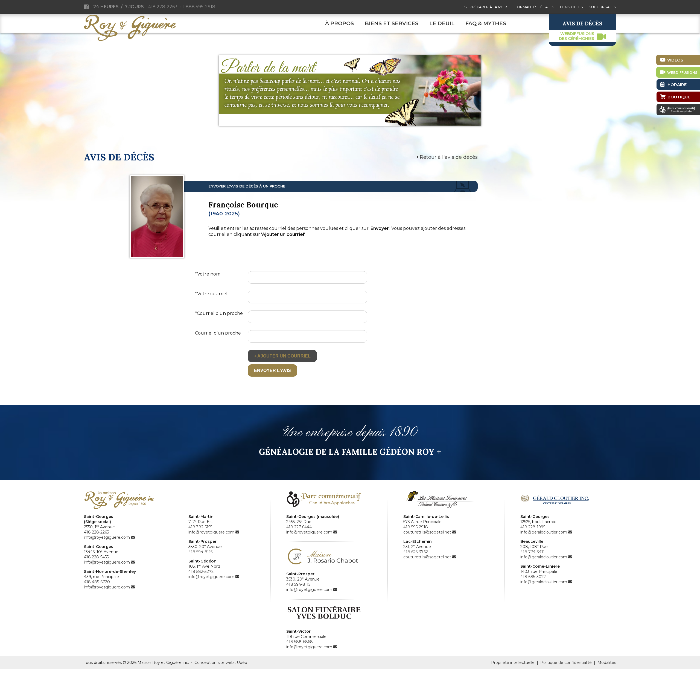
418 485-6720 (97, 581)
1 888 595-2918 (199, 6)
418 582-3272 (201, 571)
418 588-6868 (299, 641)
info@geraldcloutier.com (543, 532)
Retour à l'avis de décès (448, 157)
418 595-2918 (415, 526)
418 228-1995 (532, 526)
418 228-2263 (162, 6)
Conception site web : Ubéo (220, 662)
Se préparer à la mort (486, 7)
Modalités (606, 662)
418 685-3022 (533, 576)
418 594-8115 (200, 551)
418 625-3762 (415, 551)
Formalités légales (534, 7)
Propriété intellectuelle (513, 662)
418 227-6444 (299, 526)
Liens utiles (571, 7)
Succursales (602, 7)
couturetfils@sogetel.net (427, 532)
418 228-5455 (96, 557)
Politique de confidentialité (566, 662)
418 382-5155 (200, 526)
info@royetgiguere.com (107, 537)
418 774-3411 (532, 551)
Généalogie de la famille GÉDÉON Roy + (350, 452)
